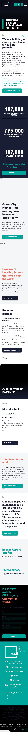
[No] (9, 731)
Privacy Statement (9, 709)
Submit (14, 636)
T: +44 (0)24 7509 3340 (16, 671)
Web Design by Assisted (8, 718)
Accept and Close (5, 731)
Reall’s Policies (20, 709)
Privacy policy (23, 729)
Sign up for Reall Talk (16, 686)
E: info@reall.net (16, 667)
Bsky (16, 676)
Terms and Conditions (14, 707)
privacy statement (17, 632)
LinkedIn (16, 680)
